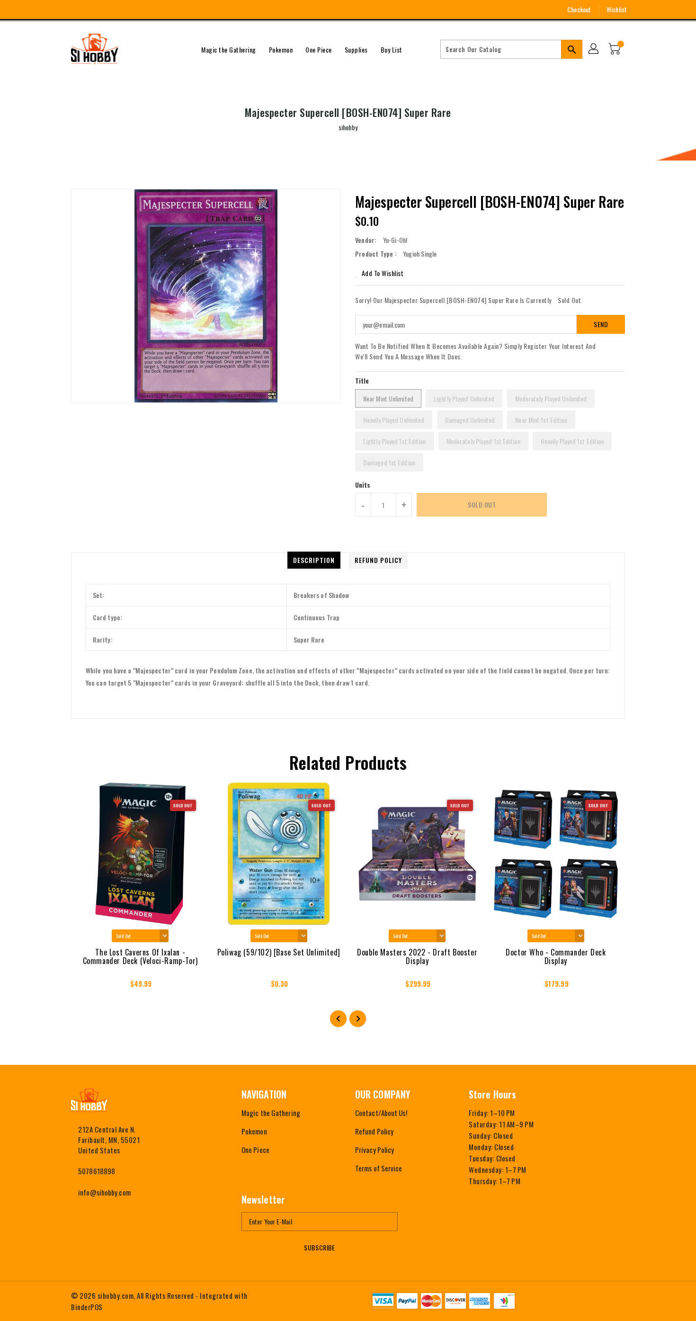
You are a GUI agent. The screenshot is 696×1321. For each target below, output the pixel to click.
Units (363, 485)
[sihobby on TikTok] (128, 9)
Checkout (579, 9)
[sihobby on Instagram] (75, 9)
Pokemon (254, 1131)
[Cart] (615, 49)
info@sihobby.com (104, 1192)
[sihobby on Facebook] (58, 9)
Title (362, 380)
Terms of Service (378, 1168)
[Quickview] (86, 986)
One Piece (255, 1149)
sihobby (348, 127)
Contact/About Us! (381, 1112)
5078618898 (96, 1171)
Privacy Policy (374, 1149)
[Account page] (594, 49)
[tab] (313, 560)
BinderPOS (87, 1307)
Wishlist (617, 9)
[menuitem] (229, 49)
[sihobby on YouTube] (93, 9)
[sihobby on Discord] (110, 9)
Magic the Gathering (270, 1112)
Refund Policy (374, 1131)
